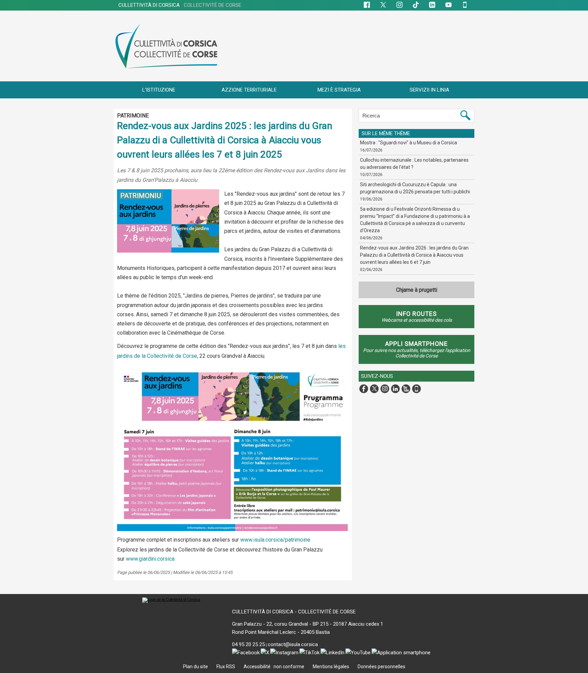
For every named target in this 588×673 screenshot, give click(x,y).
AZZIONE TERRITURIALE (249, 90)
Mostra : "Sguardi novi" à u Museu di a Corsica (408, 142)
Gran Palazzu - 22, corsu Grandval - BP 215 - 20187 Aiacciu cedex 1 (307, 624)
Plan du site (196, 666)
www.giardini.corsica (150, 559)
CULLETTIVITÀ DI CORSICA (179, 5)
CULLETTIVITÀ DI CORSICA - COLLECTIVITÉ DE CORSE (294, 612)
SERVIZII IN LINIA (429, 90)
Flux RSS (226, 666)
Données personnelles (381, 666)
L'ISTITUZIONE (158, 90)
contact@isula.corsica (293, 644)
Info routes (416, 313)
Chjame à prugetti (416, 290)
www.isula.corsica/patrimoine (275, 539)
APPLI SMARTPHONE (416, 343)
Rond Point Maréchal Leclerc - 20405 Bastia (281, 632)
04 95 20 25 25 (248, 644)
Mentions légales (331, 666)
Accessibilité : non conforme (274, 666)
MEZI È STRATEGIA (339, 90)
